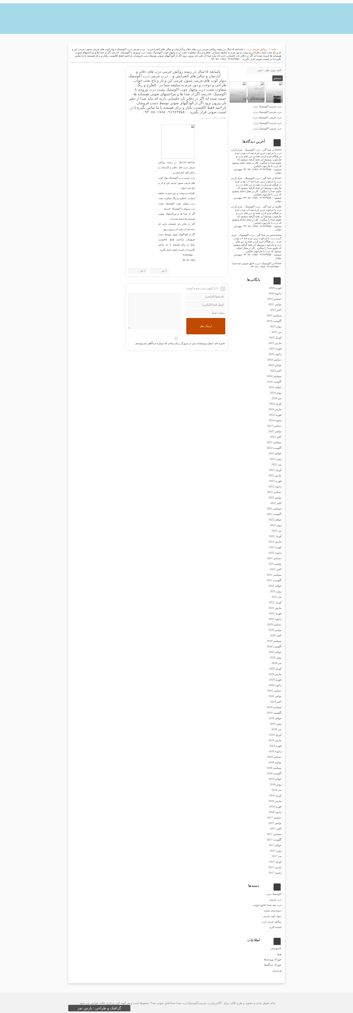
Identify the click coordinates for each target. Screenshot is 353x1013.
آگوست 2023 (274, 447)
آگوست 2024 (274, 381)
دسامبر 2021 (274, 558)
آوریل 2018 (275, 795)
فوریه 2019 (275, 745)
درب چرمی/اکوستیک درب (267, 106)
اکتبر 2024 (276, 370)
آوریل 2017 (275, 861)
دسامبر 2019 (274, 690)
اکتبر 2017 (276, 828)
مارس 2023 (275, 475)
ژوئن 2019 (276, 723)
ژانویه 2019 (275, 751)
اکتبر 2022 (276, 503)
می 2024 (276, 398)
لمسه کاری (275, 927)
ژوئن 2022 (276, 525)
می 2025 (276, 332)
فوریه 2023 (275, 480)
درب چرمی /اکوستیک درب (267, 117)
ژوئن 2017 (276, 850)
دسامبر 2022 (274, 492)
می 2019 (276, 729)
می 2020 (276, 663)
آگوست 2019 (274, 712)
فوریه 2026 (275, 287)
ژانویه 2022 (275, 552)
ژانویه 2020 (275, 685)
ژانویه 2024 (275, 420)
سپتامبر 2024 (274, 376)
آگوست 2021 (274, 580)
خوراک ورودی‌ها (273, 959)
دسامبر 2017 (274, 817)
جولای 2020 (275, 652)
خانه (273, 49)
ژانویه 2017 (275, 872)
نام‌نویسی (276, 948)
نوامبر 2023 (275, 431)
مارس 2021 (275, 607)
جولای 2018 (275, 778)
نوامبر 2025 (275, 304)
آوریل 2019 (275, 734)
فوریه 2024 (275, 414)
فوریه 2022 (275, 547)
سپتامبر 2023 (274, 442)
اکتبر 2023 (276, 436)
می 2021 (276, 596)
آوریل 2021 (275, 602)
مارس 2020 (275, 674)
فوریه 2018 (275, 806)
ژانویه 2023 (275, 486)
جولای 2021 (275, 585)
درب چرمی (275, 899)
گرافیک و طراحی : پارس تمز (99, 1008)
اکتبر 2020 (276, 635)
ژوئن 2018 (276, 784)
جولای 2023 (275, 453)
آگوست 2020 (274, 646)
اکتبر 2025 (276, 309)
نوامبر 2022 (275, 497)
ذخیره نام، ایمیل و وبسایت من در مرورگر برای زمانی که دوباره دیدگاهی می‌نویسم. (180, 343)
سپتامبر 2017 (274, 834)
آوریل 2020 (275, 668)
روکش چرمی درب (257, 49)
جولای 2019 (275, 718)
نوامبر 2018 (275, 762)
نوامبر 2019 (275, 696)
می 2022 (276, 530)
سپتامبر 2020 (274, 640)
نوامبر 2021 (275, 563)
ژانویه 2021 (275, 618)
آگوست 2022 (274, 514)
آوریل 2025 (275, 337)
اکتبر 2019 (276, 701)
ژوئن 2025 (276, 326)
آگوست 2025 (274, 320)
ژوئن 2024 (276, 392)
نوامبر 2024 (275, 365)
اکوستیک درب (274, 893)
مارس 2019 (275, 740)
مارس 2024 (275, 409)
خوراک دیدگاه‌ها (273, 964)
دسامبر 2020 (274, 624)
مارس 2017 (275, 867)
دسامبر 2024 (274, 359)
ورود (279, 953)
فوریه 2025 (275, 348)
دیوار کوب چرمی (272, 916)
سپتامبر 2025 (274, 315)
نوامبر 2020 (275, 629)
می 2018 (276, 789)
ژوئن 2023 (276, 458)
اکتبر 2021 (276, 569)
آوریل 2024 (275, 403)
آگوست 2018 (274, 773)
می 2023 (276, 464)
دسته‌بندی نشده (273, 910)
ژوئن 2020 (276, 657)
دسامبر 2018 (274, 756)
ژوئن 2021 (276, 591)
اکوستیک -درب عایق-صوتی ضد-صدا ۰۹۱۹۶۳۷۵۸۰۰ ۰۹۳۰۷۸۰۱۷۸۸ (257, 265)
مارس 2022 (275, 541)
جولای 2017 (275, 845)
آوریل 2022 (275, 536)
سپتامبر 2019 (274, 707)
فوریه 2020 (275, 679)
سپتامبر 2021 (274, 574)
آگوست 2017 (274, 839)
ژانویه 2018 (275, 812)
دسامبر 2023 (274, 425)
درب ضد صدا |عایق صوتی (267, 905)
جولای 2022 (275, 519)
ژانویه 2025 (275, 354)
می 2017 (276, 856)
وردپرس (277, 970)
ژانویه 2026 (275, 293)
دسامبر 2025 (274, 298)
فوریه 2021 (275, 613)
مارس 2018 (275, 801)
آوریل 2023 (275, 469)
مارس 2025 (275, 343)
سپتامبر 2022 (274, 508)
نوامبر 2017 (275, 823)
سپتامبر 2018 (274, 767)
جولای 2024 (275, 387)
